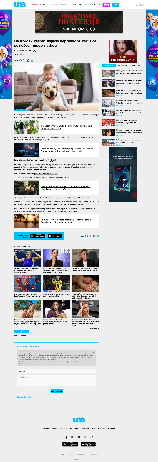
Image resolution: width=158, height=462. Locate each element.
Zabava (80, 5)
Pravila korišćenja (81, 454)
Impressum (70, 454)
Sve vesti (43, 5)
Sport (63, 5)
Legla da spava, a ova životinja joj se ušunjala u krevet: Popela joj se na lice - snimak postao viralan (67, 150)
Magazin (88, 5)
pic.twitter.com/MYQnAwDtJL (46, 173)
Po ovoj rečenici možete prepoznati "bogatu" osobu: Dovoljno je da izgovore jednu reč (66, 221)
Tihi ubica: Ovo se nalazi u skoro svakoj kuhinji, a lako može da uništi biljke (66, 127)
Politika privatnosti (93, 454)
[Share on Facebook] (20, 60)
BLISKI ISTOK (35, 5)
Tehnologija (72, 5)
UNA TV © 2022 (78, 459)
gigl (16, 336)
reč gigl (24, 336)
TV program (96, 5)
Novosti (51, 5)
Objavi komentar (56, 391)
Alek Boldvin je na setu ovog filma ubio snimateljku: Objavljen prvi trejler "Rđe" (65, 187)
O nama (62, 454)
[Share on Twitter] (24, 60)
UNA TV (115, 5)
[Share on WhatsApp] (32, 60)
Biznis (58, 5)
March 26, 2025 (64, 177)
